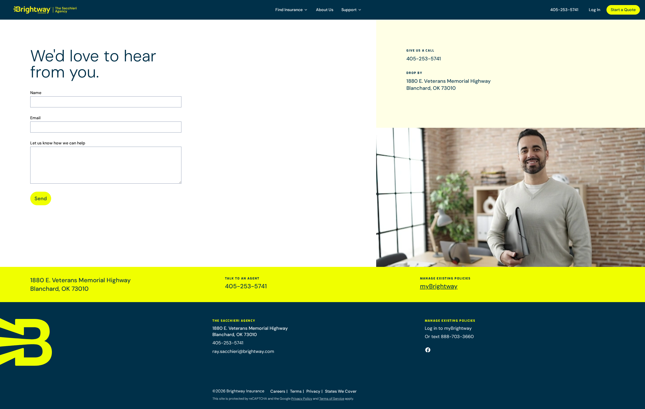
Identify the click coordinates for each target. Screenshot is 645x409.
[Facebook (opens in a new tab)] (428, 350)
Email (35, 117)
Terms (296, 391)
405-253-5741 (564, 9)
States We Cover (341, 391)
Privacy (313, 391)
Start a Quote (623, 9)
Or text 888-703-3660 (449, 337)
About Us (324, 9)
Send (41, 198)
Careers (277, 391)
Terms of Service (331, 398)
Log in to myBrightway (448, 328)
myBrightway (439, 286)
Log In (594, 9)
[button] (291, 10)
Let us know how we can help (57, 143)
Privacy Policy (301, 398)
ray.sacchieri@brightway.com (243, 351)
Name (35, 92)
